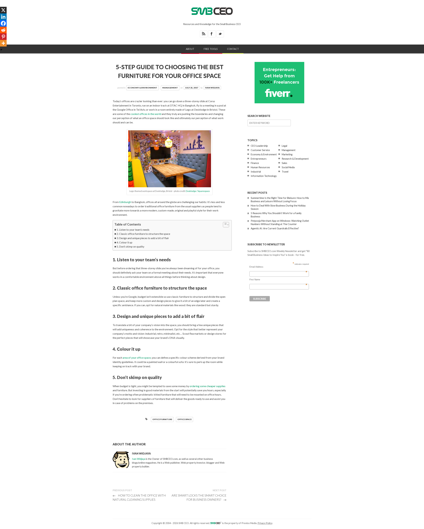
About (190, 49)
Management (170, 87)
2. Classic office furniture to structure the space (143, 233)
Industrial (256, 171)
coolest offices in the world (146, 113)
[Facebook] (3, 23)
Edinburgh (125, 201)
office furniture (162, 419)
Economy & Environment (142, 87)
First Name (278, 279)
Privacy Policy (265, 523)
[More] (3, 43)
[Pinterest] (3, 36)
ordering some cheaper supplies (207, 386)
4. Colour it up (124, 242)
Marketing (287, 154)
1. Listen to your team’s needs (133, 229)
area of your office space (137, 357)
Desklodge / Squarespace (198, 191)
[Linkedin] (3, 16)
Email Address (278, 267)
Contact (233, 49)
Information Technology (264, 176)
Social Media (288, 167)
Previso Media (249, 523)
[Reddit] (3, 30)
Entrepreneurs (258, 158)
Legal (284, 145)
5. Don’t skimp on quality (130, 246)
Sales (284, 163)
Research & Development (295, 158)
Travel (285, 171)
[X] (3, 10)
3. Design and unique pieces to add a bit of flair (143, 238)
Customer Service (260, 150)
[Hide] (1, 49)
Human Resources (260, 167)
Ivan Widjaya (212, 87)
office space (184, 419)
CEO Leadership (259, 145)
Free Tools (211, 49)
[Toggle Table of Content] (224, 224)
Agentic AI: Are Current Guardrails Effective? (275, 228)
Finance (255, 163)
